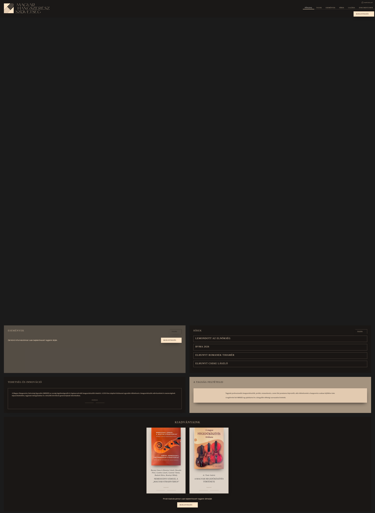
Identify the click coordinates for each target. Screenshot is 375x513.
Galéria (351, 8)
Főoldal (308, 8)
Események (330, 8)
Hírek (341, 8)
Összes (174, 331)
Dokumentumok (366, 8)
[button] (280, 339)
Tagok (319, 8)
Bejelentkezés (362, 14)
